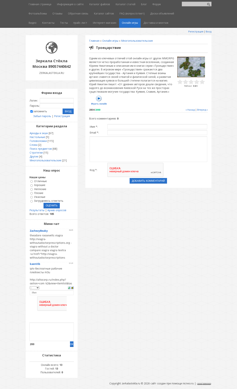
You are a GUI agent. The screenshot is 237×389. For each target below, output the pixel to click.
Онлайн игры (110, 40)
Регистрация (195, 31)
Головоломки (38, 141)
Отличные (40, 181)
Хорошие (39, 185)
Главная (94, 40)
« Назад (190, 109)
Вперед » (202, 109)
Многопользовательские (137, 40)
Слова (33, 145)
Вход (208, 31)
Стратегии (36, 152)
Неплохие (40, 189)
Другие (34, 156)
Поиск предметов (41, 148)
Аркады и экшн (39, 133)
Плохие (38, 193)
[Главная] (52, 52)
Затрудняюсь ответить (48, 201)
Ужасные (39, 197)
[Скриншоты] (191, 66)
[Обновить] (69, 287)
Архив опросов (56, 210)
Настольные (37, 137)
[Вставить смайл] (72, 287)
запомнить (40, 111)
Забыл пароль (42, 116)
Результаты (36, 210)
